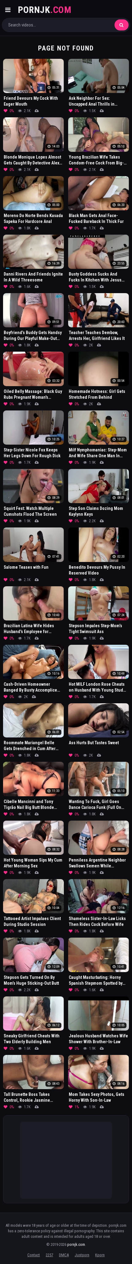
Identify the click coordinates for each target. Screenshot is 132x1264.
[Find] (122, 24)
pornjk (44, 9)
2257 (49, 1255)
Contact (33, 1255)
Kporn (100, 1255)
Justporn (82, 1255)
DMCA (64, 1255)
